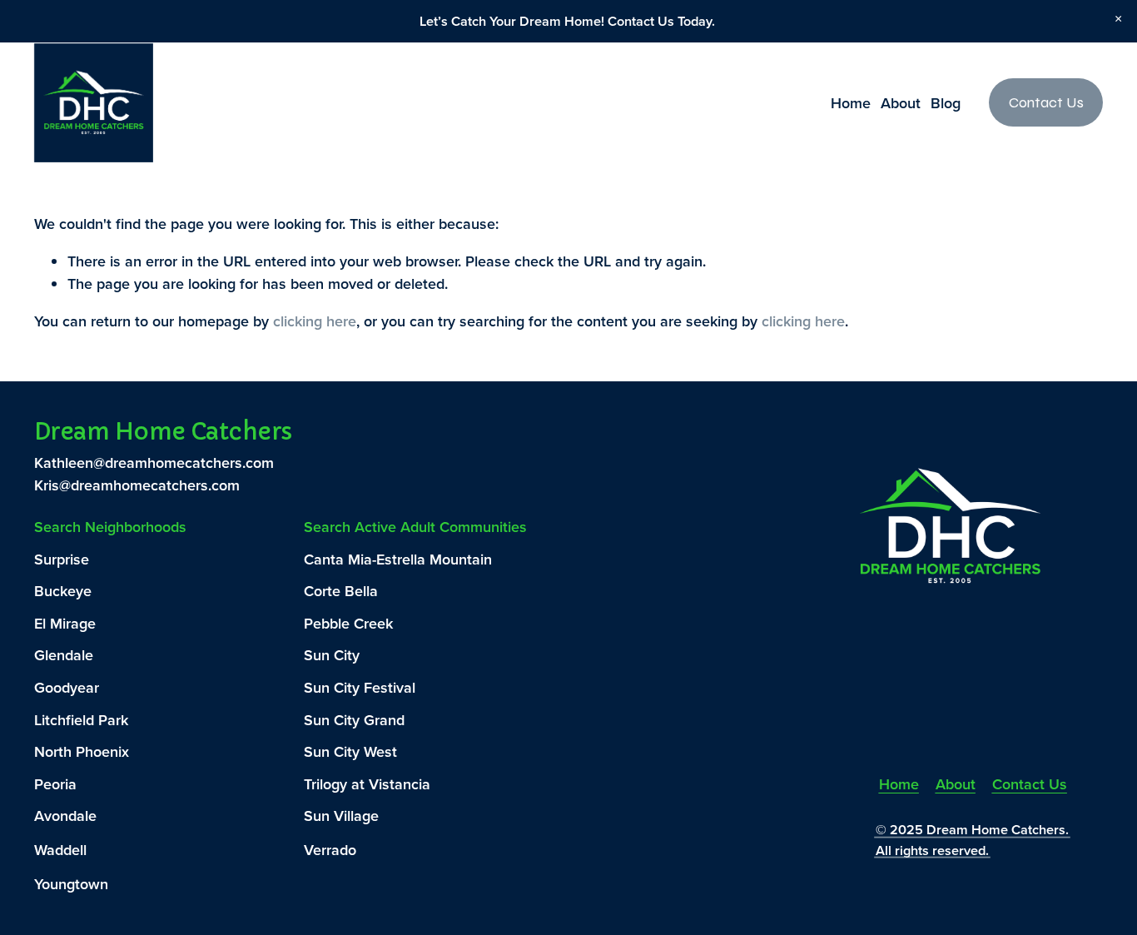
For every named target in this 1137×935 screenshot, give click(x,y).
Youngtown (71, 883)
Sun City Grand (354, 719)
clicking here (314, 321)
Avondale (65, 815)
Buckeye (63, 590)
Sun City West (350, 751)
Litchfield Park (81, 719)
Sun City (332, 654)
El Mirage (65, 623)
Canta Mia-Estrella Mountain (398, 559)
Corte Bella (341, 590)
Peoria (55, 783)
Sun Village (341, 815)
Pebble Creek (348, 623)
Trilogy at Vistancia (367, 783)
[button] (1118, 18)
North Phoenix (81, 751)
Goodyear (66, 687)
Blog (946, 102)
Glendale (63, 654)
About (901, 102)
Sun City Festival (359, 687)
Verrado (330, 849)
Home (851, 102)
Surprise (61, 559)
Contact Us (1046, 102)
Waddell (60, 849)
